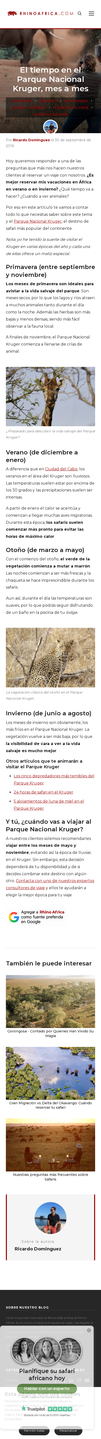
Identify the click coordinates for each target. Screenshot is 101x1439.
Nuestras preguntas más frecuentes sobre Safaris (50, 1176)
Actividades (76, 101)
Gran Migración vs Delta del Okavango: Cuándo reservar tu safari (50, 1105)
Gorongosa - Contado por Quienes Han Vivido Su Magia (50, 1033)
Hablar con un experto (47, 1388)
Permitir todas (34, 1430)
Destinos (48, 101)
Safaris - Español (29, 107)
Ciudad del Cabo (61, 469)
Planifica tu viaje (70, 107)
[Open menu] (91, 13)
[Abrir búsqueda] (80, 13)
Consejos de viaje (50, 114)
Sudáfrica (22, 101)
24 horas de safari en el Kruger (43, 792)
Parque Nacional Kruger (38, 221)
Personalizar (68, 1430)
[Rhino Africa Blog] (40, 13)
